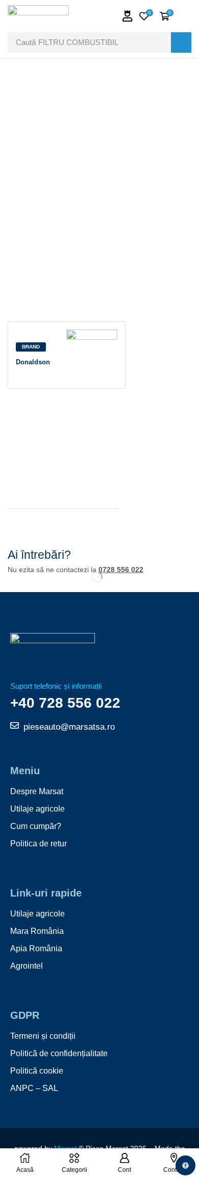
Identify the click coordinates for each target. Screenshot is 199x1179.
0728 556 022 (120, 569)
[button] (127, 16)
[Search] (181, 42)
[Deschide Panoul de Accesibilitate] (185, 1165)
